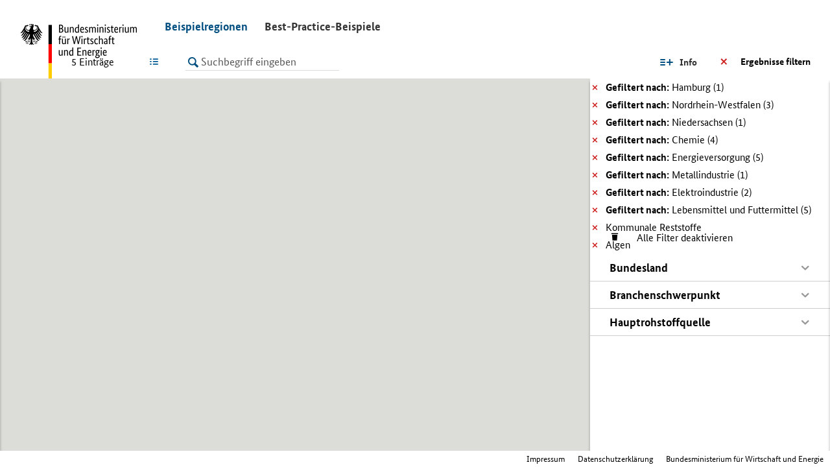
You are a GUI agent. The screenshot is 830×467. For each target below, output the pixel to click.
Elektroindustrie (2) (679, 192)
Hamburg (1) (665, 87)
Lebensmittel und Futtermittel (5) (708, 210)
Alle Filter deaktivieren (678, 238)
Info (688, 62)
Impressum (546, 459)
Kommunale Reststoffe (654, 227)
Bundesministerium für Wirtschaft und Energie (745, 459)
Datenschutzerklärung (615, 459)
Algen (618, 245)
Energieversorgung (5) (684, 157)
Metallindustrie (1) (677, 175)
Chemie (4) (662, 140)
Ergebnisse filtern (776, 61)
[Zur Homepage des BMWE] (84, 51)
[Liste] (156, 61)
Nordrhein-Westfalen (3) (690, 105)
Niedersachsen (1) (676, 122)
